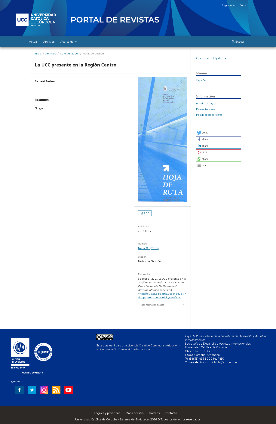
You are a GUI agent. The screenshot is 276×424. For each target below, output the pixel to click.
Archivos (48, 41)
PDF (146, 213)
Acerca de (67, 41)
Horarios (154, 413)
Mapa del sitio (135, 413)
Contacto (171, 413)
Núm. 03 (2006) (69, 53)
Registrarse (228, 5)
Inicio (38, 53)
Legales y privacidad (107, 413)
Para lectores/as (206, 103)
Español (201, 80)
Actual (33, 41)
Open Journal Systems (211, 58)
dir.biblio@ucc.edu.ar (223, 362)
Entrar (243, 5)
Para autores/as (205, 109)
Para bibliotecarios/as (209, 114)
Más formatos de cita (152, 304)
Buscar (239, 41)
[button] (218, 132)
